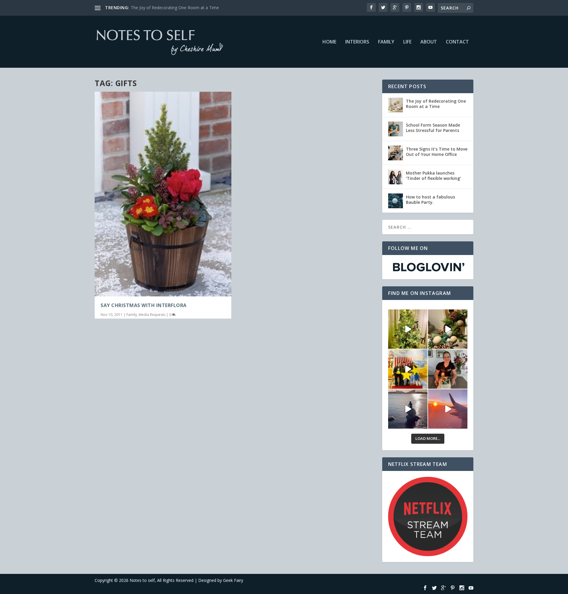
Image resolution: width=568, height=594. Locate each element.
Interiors (357, 42)
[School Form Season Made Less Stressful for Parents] (395, 129)
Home (329, 42)
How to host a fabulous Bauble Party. (430, 199)
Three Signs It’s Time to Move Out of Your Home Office (436, 151)
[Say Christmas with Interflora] (163, 194)
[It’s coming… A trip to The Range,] (447, 329)
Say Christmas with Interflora (144, 305)
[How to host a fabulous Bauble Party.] (395, 200)
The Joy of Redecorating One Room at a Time (175, 7)
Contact (457, 42)
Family (386, 42)
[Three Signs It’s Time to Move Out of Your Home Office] (395, 153)
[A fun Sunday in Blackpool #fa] (407, 369)
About (428, 42)
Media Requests (152, 314)
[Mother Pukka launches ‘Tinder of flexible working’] (395, 177)
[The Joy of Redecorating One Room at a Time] (395, 105)
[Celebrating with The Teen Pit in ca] (447, 369)
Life (407, 42)
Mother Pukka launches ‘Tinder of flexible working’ (433, 175)
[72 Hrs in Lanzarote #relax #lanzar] (447, 409)
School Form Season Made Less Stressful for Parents (433, 127)
